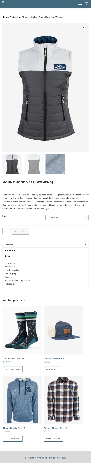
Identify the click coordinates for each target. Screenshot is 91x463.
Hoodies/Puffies (30, 17)
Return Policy (60, 457)
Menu (80, 4)
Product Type (15, 17)
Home (5, 17)
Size (4, 215)
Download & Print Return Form (39, 457)
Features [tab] (9, 244)
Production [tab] (10, 250)
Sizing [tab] (7, 256)
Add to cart (20, 231)
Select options (13, 369)
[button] (84, 28)
